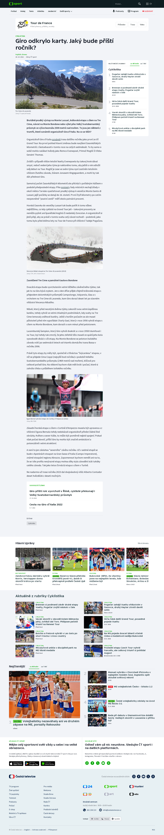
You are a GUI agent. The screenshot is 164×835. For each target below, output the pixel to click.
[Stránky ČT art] (109, 795)
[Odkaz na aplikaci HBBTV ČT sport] (48, 763)
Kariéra (47, 805)
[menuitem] (13, 11)
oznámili (56, 139)
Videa (142, 24)
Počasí (11, 805)
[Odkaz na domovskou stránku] (19, 3)
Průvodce (121, 24)
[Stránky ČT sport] (110, 787)
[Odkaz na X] (98, 763)
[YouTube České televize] (143, 776)
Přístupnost (52, 830)
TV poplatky (14, 794)
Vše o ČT (12, 817)
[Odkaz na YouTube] (103, 763)
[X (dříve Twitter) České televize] (148, 776)
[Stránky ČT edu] (133, 795)
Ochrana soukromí (39, 830)
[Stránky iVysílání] (136, 787)
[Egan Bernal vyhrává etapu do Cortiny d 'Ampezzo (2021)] (65, 395)
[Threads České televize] (153, 776)
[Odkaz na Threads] (109, 763)
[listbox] (105, 819)
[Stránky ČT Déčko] (87, 795)
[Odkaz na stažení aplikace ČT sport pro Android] (32, 763)
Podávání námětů (51, 809)
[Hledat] (139, 4)
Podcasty (13, 802)
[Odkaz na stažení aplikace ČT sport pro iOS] (16, 763)
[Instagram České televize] (134, 776)
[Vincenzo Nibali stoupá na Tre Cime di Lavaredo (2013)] (65, 247)
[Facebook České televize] (139, 776)
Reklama (47, 790)
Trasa (132, 24)
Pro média (48, 786)
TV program (14, 786)
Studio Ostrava (50, 798)
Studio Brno (48, 794)
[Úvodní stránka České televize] (22, 776)
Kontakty (47, 817)
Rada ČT (47, 802)
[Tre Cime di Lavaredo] (59, 84)
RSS (153, 830)
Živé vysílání (14, 790)
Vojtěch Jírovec (21, 54)
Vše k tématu (143, 543)
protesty (65, 187)
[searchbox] (125, 4)
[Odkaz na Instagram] (87, 763)
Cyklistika (20, 36)
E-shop (12, 809)
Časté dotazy (49, 813)
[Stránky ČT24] (87, 787)
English (27, 830)
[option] (95, 819)
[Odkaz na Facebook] (92, 763)
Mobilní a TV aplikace (17, 813)
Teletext (12, 798)
